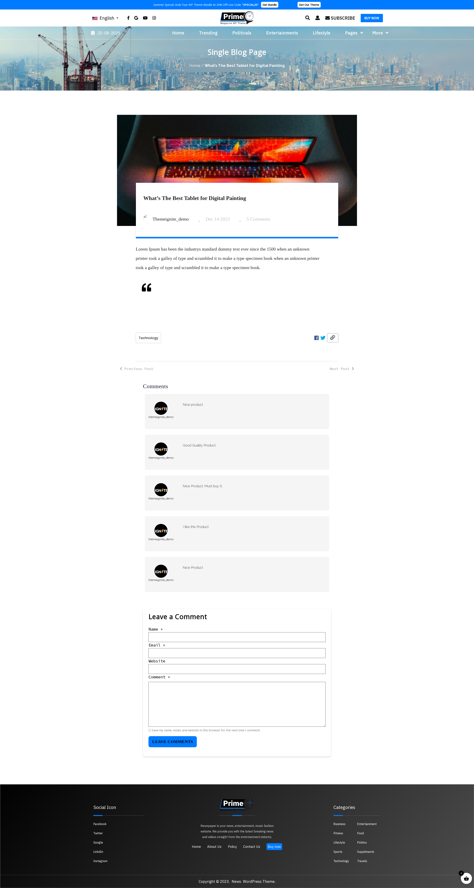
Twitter (98, 833)
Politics (362, 842)
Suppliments (365, 852)
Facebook (99, 824)
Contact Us (251, 846)
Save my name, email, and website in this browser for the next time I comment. (206, 730)
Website (156, 661)
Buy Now (371, 18)
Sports (337, 852)
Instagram (100, 861)
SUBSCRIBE (342, 18)
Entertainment (367, 824)
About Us (214, 846)
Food (360, 833)
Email (156, 645)
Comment (159, 676)
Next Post (341, 368)
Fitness (338, 833)
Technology (148, 338)
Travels (362, 861)
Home (178, 33)
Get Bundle (270, 4)
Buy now (274, 846)
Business (339, 824)
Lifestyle (339, 842)
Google (98, 842)
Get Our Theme (309, 4)
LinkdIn (98, 852)
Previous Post (137, 368)
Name (155, 629)
